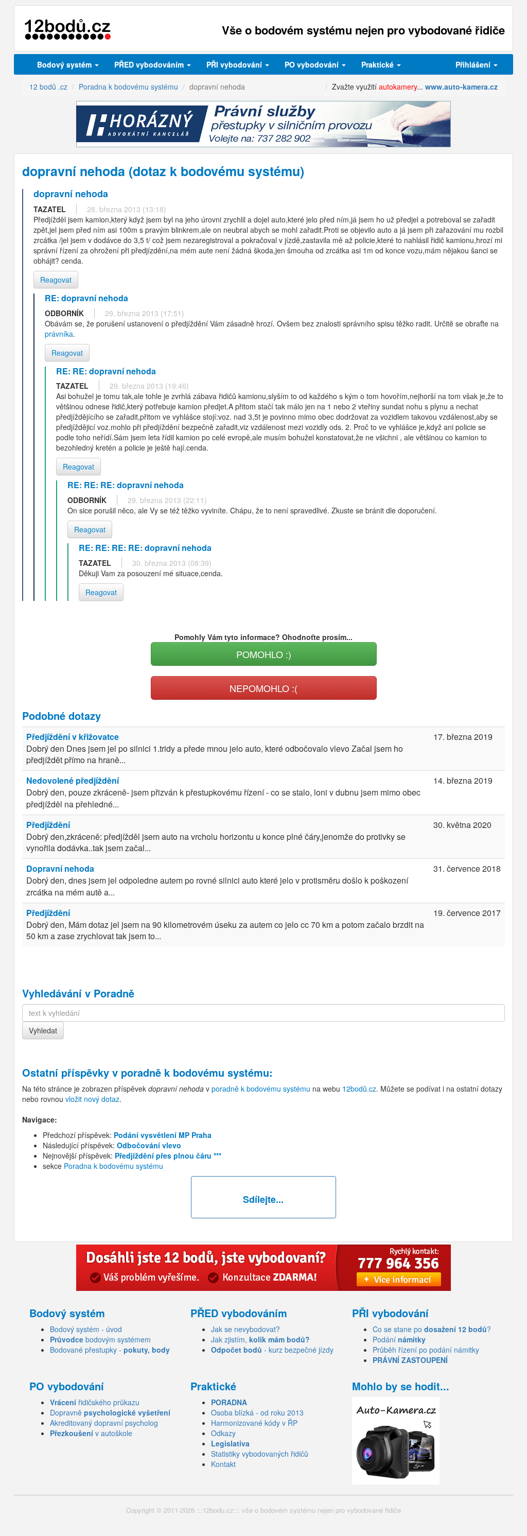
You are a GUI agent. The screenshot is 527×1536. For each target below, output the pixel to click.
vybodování (235, 64)
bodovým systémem (100, 1339)
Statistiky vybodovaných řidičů (259, 1453)
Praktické (378, 64)
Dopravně (110, 1412)
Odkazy (223, 1433)
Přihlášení (474, 64)
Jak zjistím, (260, 1339)
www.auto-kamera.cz (461, 86)
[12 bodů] (67, 29)
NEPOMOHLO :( (263, 688)
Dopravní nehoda (60, 868)
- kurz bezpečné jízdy (272, 1349)
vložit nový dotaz (92, 1099)
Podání (399, 1339)
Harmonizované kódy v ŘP (254, 1423)
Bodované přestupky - (110, 1349)
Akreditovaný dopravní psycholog (104, 1423)
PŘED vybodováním (150, 64)
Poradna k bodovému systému (113, 1166)
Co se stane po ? (432, 1329)
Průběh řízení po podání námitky (426, 1349)
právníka (59, 334)
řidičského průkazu (94, 1402)
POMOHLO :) (263, 654)
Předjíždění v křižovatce (72, 737)
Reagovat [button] (56, 279)
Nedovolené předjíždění (72, 780)
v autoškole (91, 1433)
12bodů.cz (359, 1088)
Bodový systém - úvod (86, 1329)
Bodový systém (65, 64)
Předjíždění (48, 825)
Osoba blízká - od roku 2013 (257, 1412)
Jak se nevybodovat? (245, 1329)
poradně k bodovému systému (195, 1072)
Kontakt (223, 1464)
